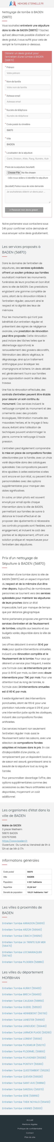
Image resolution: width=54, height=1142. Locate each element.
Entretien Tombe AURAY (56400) (21, 988)
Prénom (9, 67)
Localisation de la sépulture (18, 152)
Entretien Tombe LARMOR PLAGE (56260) (27, 1032)
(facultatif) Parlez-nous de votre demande (24, 186)
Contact (30, 1133)
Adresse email (12, 95)
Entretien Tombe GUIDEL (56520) (22, 1007)
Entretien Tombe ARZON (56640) (22, 929)
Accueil (30, 1120)
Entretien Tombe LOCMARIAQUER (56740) (22, 954)
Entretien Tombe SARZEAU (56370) (23, 1089)
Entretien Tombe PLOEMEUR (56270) (24, 1045)
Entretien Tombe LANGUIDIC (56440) (24, 1026)
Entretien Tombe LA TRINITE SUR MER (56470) (24, 944)
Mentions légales (29, 1124)
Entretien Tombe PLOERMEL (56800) (23, 1051)
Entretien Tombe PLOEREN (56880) (23, 962)
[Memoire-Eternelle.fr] (27, 3)
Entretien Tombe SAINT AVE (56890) (23, 1083)
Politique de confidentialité (30, 1128)
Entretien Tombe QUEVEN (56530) (22, 1076)
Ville (8, 138)
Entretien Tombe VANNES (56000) (22, 1108)
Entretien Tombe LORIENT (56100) (22, 1038)
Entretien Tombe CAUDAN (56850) (23, 1000)
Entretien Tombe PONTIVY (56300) (22, 1064)
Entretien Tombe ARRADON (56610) (23, 923)
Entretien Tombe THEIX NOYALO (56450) (26, 1102)
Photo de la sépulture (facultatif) (20, 167)
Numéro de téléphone (16, 110)
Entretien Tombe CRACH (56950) (22, 936)
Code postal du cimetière (17, 124)
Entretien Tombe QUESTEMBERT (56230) (26, 1070)
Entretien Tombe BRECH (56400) (21, 994)
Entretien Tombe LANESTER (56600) (23, 1019)
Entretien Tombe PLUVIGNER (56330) (24, 1057)
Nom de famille (13, 81)
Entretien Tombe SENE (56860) (20, 1095)
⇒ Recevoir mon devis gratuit (23, 209)
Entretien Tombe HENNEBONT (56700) (24, 1013)
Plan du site (30, 1137)
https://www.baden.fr (14, 841)
